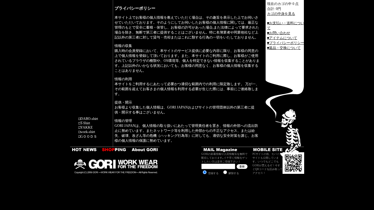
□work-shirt (86, 132)
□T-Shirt (84, 123)
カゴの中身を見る (281, 14)
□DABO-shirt (88, 119)
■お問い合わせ (278, 33)
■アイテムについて (282, 38)
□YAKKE (85, 127)
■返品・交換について (284, 48)
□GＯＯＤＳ (87, 136)
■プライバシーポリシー (285, 43)
